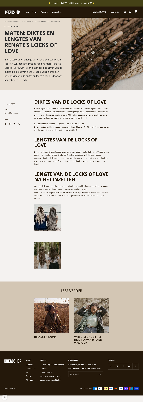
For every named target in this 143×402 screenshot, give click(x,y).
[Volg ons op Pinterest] (123, 366)
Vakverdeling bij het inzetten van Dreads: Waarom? (88, 339)
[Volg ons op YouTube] (129, 366)
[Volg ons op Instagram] (117, 366)
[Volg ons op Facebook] (111, 366)
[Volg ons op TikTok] (135, 366)
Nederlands (114, 12)
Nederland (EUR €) (99, 12)
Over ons (29, 365)
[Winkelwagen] (135, 12)
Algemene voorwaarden (50, 376)
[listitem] (5, 124)
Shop (27, 12)
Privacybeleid (46, 372)
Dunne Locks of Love (45, 127)
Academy (44, 12)
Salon (35, 12)
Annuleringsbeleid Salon (50, 380)
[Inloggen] (130, 12)
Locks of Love (42, 124)
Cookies (43, 368)
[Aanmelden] (100, 374)
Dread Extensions (11, 26)
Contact (29, 376)
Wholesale (30, 380)
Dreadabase (57, 12)
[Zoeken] (125, 12)
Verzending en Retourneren (52, 365)
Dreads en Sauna (45, 336)
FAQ (27, 372)
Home (6, 22)
